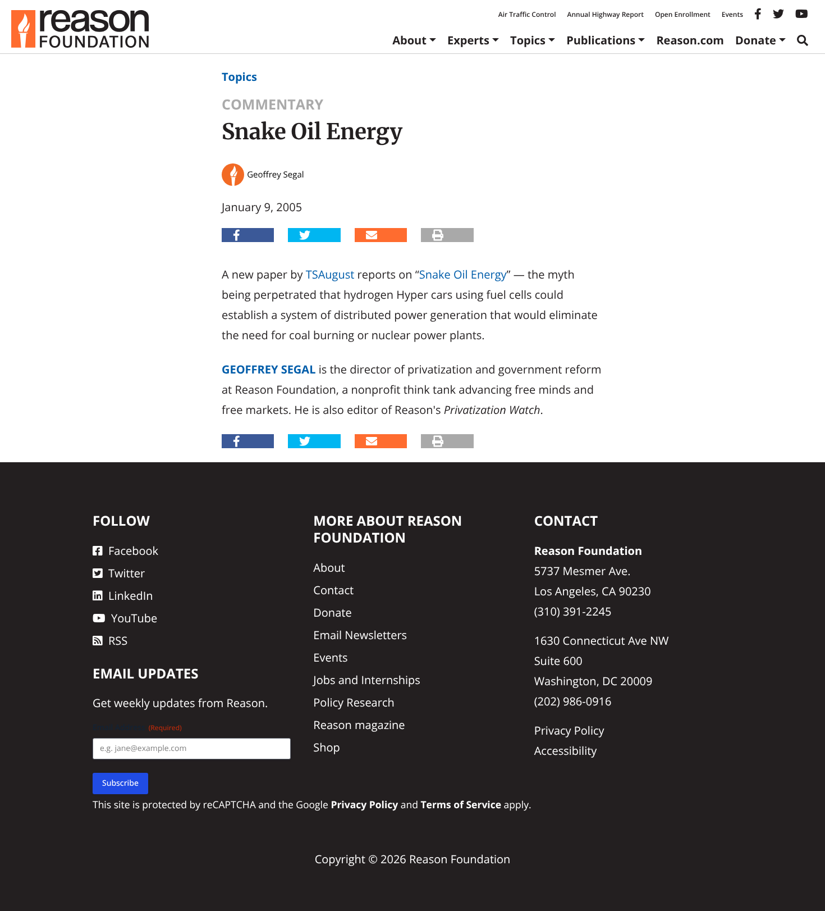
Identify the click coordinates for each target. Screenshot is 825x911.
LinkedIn (130, 595)
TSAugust (330, 274)
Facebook (133, 550)
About (409, 40)
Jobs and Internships (366, 679)
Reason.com (690, 40)
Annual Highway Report (605, 14)
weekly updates (154, 702)
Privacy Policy (569, 730)
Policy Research (353, 702)
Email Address (137, 727)
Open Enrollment (683, 14)
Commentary (272, 104)
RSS (117, 640)
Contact (333, 590)
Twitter (126, 573)
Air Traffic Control (527, 14)
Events (732, 14)
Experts (468, 40)
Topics (528, 40)
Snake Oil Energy (463, 274)
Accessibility (565, 750)
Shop (326, 747)
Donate (755, 40)
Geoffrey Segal (268, 369)
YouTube (134, 618)
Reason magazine (359, 724)
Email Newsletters (360, 635)
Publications (600, 40)
